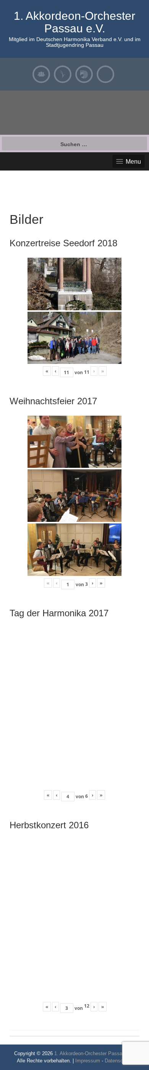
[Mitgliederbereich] (41, 74)
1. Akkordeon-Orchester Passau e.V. (74, 22)
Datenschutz (119, 1061)
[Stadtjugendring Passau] (62, 74)
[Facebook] (105, 74)
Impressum (87, 1061)
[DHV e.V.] (84, 74)
